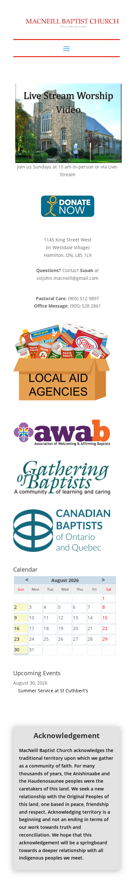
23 (20, 639)
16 (20, 628)
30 (20, 650)
